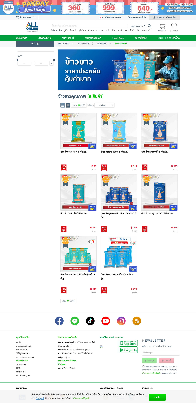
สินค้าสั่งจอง (141, 38)
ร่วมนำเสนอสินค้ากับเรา (67, 360)
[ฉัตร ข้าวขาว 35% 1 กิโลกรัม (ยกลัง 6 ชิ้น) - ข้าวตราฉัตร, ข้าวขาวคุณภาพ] (78, 254)
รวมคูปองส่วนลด (93, 38)
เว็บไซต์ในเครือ (22, 360)
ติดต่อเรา (62, 364)
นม (102, 30)
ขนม (97, 30)
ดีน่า (138, 30)
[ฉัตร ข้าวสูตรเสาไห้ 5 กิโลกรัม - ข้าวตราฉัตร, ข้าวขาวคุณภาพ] (159, 131)
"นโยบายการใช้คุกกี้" (81, 398)
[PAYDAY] (98, 7)
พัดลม (113, 30)
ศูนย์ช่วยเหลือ (22, 337)
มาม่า (107, 30)
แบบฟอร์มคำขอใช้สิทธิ (66, 368)
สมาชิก (19, 342)
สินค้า (33, 43)
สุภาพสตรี (166, 360)
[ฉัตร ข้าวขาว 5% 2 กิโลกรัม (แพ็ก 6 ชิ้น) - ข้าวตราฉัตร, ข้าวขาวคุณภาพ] (119, 254)
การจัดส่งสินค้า (22, 349)
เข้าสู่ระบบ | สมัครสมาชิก (166, 17)
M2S (18, 368)
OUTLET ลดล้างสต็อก (169, 38)
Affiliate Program (23, 375)
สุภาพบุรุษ (149, 360)
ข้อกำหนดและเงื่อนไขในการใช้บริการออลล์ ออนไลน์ (76, 342)
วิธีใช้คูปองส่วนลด (22, 353)
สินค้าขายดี (21, 38)
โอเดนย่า (73, 30)
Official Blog (21, 371)
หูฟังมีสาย (82, 30)
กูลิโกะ (66, 30)
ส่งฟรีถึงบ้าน (44, 38)
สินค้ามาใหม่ (68, 38)
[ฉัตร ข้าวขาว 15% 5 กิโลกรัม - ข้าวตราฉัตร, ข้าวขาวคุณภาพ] (78, 192)
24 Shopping (21, 364)
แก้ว (126, 30)
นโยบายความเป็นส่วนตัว (151, 373)
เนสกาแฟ (146, 30)
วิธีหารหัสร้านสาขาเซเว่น (25, 357)
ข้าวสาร (91, 30)
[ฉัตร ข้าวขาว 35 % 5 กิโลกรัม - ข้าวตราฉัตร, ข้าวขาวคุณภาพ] (78, 131)
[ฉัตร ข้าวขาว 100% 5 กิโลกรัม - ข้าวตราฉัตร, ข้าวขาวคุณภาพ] (119, 131)
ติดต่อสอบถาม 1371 (27, 17)
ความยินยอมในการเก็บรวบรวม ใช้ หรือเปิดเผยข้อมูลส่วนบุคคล (75, 355)
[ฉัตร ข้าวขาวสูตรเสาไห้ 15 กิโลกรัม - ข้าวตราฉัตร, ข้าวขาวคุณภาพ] (159, 192)
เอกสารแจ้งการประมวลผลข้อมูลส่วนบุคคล (73, 349)
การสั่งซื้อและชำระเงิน (23, 346)
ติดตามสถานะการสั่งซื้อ (137, 17)
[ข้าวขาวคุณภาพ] (119, 69)
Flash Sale (118, 38)
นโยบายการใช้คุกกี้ (65, 346)
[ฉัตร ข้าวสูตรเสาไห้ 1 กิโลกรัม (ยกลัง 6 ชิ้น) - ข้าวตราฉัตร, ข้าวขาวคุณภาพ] (119, 192)
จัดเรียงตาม (90, 105)
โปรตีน (132, 30)
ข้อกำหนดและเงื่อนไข (67, 337)
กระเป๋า (120, 30)
